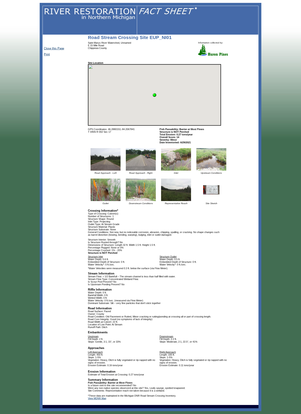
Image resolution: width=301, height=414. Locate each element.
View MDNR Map (97, 398)
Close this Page (54, 48)
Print (47, 54)
